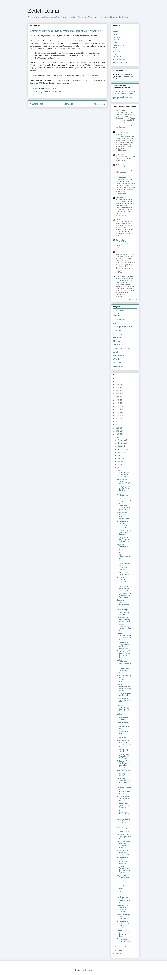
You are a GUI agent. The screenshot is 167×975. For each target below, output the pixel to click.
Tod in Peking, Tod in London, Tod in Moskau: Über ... (124, 830)
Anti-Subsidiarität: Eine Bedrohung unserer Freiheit (123, 619)
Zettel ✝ (117, 32)
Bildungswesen (42, 91)
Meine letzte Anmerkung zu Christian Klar (123, 877)
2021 (118, 394)
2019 (118, 400)
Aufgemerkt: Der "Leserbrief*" (123, 750)
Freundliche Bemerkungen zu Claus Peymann (124, 884)
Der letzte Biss (118, 345)
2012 (118, 422)
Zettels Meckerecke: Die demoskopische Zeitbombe (124, 933)
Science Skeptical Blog (121, 348)
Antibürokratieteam (119, 319)
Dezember (121, 440)
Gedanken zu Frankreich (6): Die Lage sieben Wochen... (123, 869)
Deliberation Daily (119, 330)
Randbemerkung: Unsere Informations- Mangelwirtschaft (124, 498)
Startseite (68, 104)
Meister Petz (118, 45)
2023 (118, 388)
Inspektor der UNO (74, 41)
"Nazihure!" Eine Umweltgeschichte (124, 836)
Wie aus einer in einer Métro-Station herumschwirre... (124, 515)
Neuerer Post (36, 104)
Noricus (116, 51)
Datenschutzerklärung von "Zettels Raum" (122, 98)
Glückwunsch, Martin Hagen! (123, 573)
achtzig (118, 222)
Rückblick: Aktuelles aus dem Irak (124, 694)
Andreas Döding (120, 34)
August (120, 452)
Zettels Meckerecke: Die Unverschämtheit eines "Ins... (124, 636)
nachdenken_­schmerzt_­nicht (123, 48)
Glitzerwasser (118, 341)
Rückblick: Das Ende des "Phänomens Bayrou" (122, 580)
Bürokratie (53, 91)
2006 (118, 954)
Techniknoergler (121, 59)
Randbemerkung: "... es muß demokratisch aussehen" (123, 860)
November (121, 443)
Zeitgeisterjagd (118, 366)
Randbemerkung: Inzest (123, 893)
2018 (118, 403)
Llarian (116, 42)
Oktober (121, 446)
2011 (118, 425)
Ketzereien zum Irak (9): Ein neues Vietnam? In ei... (124, 539)
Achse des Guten (119, 310)
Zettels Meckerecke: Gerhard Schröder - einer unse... (124, 813)
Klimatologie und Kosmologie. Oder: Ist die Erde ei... (124, 743)
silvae (118, 220)
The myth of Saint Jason (124, 167)
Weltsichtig (117, 359)
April (119, 465)
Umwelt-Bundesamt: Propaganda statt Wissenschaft (124, 595)
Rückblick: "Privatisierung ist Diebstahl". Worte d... (124, 627)
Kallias (116, 40)
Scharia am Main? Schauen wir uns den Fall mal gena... (124, 654)
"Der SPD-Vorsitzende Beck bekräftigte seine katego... (124, 687)
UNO (60, 91)
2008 (118, 434)
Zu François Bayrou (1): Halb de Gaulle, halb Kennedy (124, 764)
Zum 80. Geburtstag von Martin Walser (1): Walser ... (124, 773)
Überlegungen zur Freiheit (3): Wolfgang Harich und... (123, 725)
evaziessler (117, 337)
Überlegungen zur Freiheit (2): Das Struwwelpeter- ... (124, 805)
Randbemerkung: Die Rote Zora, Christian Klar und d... (124, 900)
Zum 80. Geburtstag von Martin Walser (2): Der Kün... (124, 678)
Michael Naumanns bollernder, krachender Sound (124, 844)
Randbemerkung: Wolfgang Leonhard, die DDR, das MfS (123, 524)
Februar (120, 947)
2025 (118, 381)
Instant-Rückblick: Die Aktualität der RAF (124, 700)
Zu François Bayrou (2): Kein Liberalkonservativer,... (124, 556)
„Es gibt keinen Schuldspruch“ (126, 199)
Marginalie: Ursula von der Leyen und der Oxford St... (123, 822)
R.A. (114, 54)
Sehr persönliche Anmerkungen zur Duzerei (124, 941)
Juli (119, 455)
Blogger (88, 970)
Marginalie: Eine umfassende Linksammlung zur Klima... (123, 612)
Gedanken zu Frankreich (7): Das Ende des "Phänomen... (123, 603)
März (120, 468)
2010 (118, 428)
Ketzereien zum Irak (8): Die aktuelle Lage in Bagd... (124, 588)
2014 (118, 415)
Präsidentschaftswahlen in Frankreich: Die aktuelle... (124, 790)
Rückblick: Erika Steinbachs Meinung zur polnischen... (123, 734)
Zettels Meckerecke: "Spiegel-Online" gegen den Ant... (123, 507)
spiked (115, 352)
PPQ (117, 252)
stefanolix (118, 57)
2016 (118, 409)
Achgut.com (120, 110)
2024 (118, 385)
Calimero (117, 37)
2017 (118, 406)
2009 (118, 431)
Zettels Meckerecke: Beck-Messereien (124, 662)
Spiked (118, 165)
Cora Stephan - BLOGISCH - (123, 327)
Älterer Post (99, 104)
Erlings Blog (117, 334)
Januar (120, 950)
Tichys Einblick (121, 177)
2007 (118, 437)
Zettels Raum (43, 10)
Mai (119, 462)
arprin (115, 323)
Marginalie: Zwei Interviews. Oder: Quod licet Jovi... (124, 852)
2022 (118, 391)
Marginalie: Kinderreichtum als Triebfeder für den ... (124, 547)
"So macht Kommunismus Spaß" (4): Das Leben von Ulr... (123, 473)
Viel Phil (120, 889)
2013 (118, 419)
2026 (118, 378)
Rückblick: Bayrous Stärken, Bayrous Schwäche (124, 532)
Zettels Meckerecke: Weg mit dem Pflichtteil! (122, 717)
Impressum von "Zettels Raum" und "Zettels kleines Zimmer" (124, 92)
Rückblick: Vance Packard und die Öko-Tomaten (123, 756)
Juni (119, 458)
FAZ (40, 83)
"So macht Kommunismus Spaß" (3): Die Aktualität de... (123, 708)
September (122, 449)
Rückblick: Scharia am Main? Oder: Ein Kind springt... (123, 489)
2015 (118, 412)
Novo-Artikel (120, 197)
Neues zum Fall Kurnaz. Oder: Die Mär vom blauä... (123, 669)
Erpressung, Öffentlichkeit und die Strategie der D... (124, 781)
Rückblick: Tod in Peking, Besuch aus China (123, 798)
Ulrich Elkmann (120, 62)
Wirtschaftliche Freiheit (124, 276)
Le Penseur (120, 154)
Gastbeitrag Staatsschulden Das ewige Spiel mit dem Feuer (125, 280)
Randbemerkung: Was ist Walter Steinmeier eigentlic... (123, 924)
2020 (118, 397)
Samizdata (120, 240)
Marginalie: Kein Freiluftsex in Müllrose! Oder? (123, 481)
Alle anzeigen (133, 299)
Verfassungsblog (122, 132)
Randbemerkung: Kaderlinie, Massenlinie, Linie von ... (123, 908)
